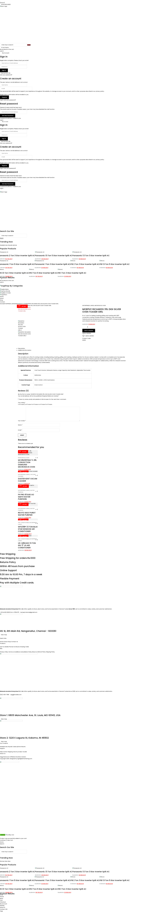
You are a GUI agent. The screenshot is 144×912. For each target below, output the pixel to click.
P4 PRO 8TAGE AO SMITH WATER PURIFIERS (26, 496)
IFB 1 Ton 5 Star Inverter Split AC (43, 273)
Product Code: (86, 338)
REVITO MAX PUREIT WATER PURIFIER (27, 513)
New (9, 861)
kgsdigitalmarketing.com (24, 759)
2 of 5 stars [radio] (28, 404)
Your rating (21, 402)
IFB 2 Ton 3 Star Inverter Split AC (84, 264)
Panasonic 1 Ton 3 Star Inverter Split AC (52, 264)
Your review (22, 421)
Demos (3, 835)
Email (20, 430)
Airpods (10, 245)
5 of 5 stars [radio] (48, 404)
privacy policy (100, 91)
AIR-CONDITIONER (23, 522)
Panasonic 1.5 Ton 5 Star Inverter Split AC (53, 255)
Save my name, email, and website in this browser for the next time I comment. (42, 399)
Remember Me (5, 73)
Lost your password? (6, 75)
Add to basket (88, 330)
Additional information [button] (24, 350)
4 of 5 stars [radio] (41, 404)
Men (6, 861)
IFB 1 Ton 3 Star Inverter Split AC (72, 273)
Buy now (11, 835)
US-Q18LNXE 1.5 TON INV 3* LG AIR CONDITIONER (27, 545)
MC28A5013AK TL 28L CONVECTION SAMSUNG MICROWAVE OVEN (27, 463)
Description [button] (21, 348)
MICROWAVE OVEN (20, 304)
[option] (49, 313)
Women (2, 861)
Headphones (4, 245)
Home (2, 304)
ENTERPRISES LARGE (9, 304)
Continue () (3, 840)
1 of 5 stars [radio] (21, 404)
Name (20, 425)
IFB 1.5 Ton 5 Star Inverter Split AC (114, 264)
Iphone (15, 245)
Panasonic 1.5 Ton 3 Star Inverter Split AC (91, 255)
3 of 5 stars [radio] (35, 404)
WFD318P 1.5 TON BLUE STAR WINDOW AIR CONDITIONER (28, 529)
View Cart (10, 840)
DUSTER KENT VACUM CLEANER (27, 479)
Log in (1, 100)
